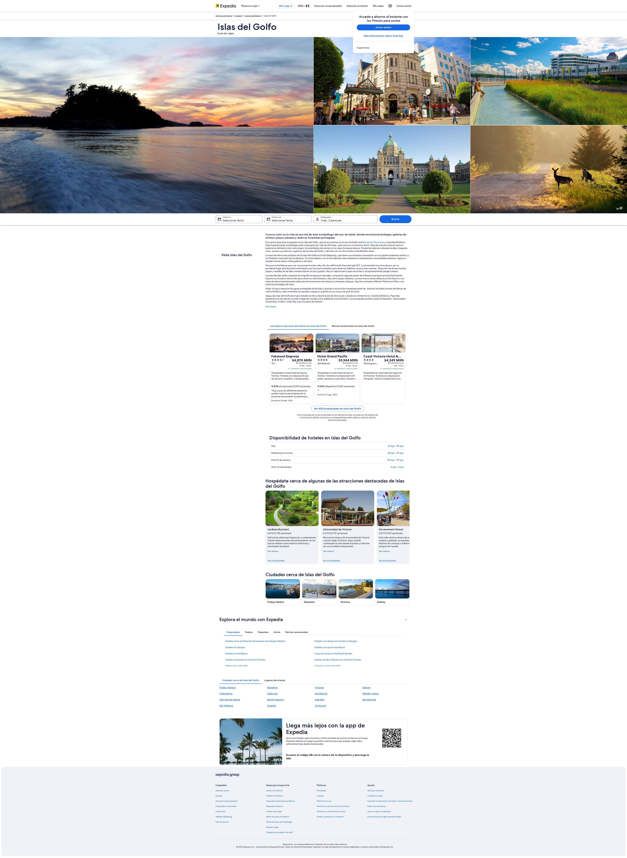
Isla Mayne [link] (321, 693)
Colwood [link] (320, 705)
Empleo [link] (219, 796)
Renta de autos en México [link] (277, 816)
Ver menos (270, 306)
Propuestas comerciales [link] (226, 806)
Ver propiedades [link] (276, 560)
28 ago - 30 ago (395, 459)
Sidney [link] (366, 687)
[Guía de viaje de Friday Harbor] (282, 592)
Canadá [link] (238, 16)
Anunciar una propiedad (327, 5)
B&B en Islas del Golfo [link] (236, 665)
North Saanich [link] (275, 699)
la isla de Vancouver (374, 242)
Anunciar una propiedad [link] (226, 801)
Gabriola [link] (272, 693)
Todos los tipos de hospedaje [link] (279, 822)
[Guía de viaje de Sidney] (392, 592)
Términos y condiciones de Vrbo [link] (331, 811)
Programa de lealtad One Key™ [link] (279, 832)
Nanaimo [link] (272, 687)
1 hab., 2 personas (331, 220)
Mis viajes (378, 5)
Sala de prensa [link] (222, 822)
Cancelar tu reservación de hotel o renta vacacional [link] (389, 801)
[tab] (298, 326)
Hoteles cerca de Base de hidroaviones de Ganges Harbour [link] (255, 641)
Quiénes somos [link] (222, 790)
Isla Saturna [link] (369, 699)
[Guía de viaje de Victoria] (355, 592)
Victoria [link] (319, 687)
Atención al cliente (357, 5)
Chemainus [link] (226, 693)
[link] (383, 47)
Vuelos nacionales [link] (274, 811)
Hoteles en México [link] (274, 796)
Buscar (396, 219)
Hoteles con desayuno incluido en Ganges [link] (335, 641)
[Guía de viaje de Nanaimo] (319, 592)
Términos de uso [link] (324, 801)
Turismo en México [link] (274, 790)
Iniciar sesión (404, 5)
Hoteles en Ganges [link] (235, 647)
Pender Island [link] (370, 693)
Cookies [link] (320, 796)
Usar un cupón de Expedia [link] (379, 811)
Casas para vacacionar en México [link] (280, 801)
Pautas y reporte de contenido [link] (330, 816)
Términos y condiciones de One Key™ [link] (333, 806)
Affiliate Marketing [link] (224, 816)
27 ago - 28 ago (396, 445)
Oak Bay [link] (319, 699)
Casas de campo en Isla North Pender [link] (333, 653)
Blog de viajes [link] (272, 827)
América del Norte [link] (224, 16)
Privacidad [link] (321, 790)
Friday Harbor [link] (227, 687)
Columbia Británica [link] (252, 16)
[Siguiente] (409, 527)
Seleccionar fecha (233, 220)
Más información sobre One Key (383, 35)
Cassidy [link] (271, 705)
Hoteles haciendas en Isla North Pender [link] (245, 659)
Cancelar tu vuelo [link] (375, 796)
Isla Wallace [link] (226, 705)
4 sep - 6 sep (397, 466)
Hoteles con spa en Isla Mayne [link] (329, 647)
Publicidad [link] (220, 811)
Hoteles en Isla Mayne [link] (236, 653)
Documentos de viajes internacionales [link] (384, 816)
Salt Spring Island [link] (229, 699)
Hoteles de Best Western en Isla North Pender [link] (337, 659)
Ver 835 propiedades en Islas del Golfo (337, 408)
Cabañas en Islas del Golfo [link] (327, 665)
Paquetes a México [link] (274, 806)
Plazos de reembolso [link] (376, 806)
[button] (313, 619)
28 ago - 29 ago (396, 452)
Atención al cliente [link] (375, 790)
